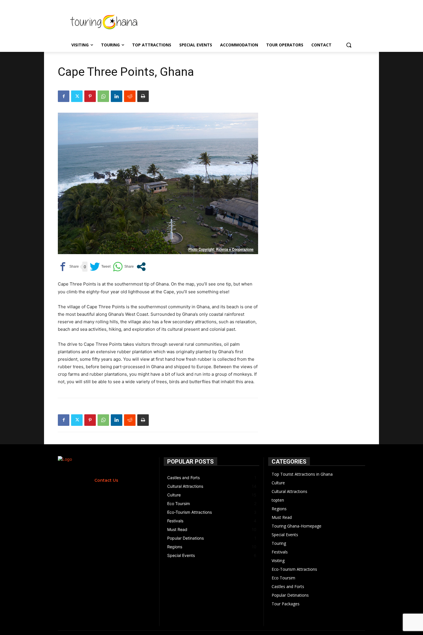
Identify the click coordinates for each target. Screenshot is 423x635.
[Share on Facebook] (68, 267)
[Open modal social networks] (141, 267)
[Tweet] (100, 267)
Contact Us (106, 480)
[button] (349, 45)
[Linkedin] (116, 96)
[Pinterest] (90, 96)
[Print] (143, 96)
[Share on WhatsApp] (123, 267)
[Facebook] (63, 96)
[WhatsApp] (103, 96)
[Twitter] (77, 96)
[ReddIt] (130, 96)
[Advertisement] (260, 21)
